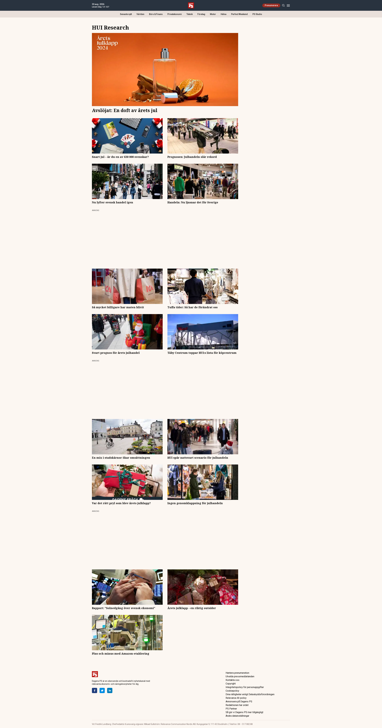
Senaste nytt (126, 14)
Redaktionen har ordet (237, 705)
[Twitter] (102, 690)
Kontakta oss (232, 680)
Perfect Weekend (239, 14)
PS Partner (231, 708)
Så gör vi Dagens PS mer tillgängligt (244, 712)
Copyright (231, 683)
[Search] (283, 5)
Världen (140, 14)
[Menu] (288, 5)
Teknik (190, 14)
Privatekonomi (174, 14)
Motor (213, 14)
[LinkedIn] (109, 690)
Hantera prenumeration (237, 672)
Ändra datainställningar (237, 715)
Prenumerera (271, 5)
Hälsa (223, 14)
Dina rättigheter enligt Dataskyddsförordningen (250, 694)
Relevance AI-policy (236, 698)
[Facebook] (94, 690)
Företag (201, 14)
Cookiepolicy (232, 690)
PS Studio (257, 14)
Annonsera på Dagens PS (239, 701)
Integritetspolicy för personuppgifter (245, 687)
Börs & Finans (156, 14)
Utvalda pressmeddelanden (240, 676)
